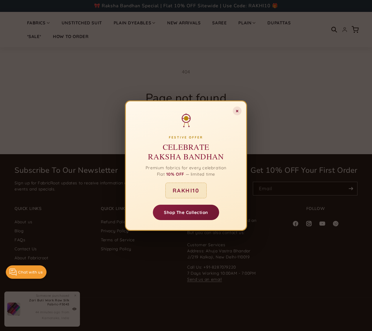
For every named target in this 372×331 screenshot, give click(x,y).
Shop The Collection (186, 212)
